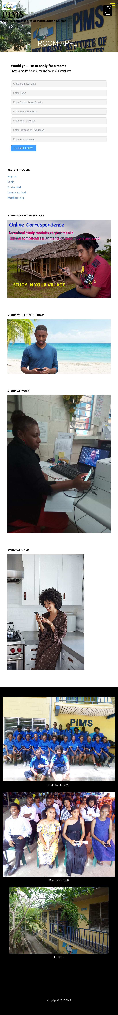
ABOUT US (22, 987)
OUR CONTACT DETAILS (43, 987)
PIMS (13, 14)
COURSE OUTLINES (64, 987)
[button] (114, 5)
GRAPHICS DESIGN (33, 991)
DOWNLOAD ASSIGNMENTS (12, 991)
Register (12, 176)
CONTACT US (33, 987)
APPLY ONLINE (74, 987)
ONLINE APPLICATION (64, 991)
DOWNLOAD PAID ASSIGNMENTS (74, 991)
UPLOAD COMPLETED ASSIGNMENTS (22, 991)
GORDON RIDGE (95, 991)
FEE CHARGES (85, 987)
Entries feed (14, 187)
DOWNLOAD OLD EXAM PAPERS (54, 991)
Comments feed (16, 192)
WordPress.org (15, 197)
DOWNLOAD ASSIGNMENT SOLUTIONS (43, 991)
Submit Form (23, 148)
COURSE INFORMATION (54, 987)
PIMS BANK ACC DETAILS (95, 987)
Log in (10, 181)
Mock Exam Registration (105, 991)
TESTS (85, 991)
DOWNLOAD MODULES (105, 987)
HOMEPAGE (12, 987)
